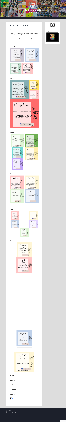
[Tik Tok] (38, 12)
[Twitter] (28, 12)
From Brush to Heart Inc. (33, 10)
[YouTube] (36, 12)
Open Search (59, 18)
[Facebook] (29, 12)
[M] (34, 12)
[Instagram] (33, 12)
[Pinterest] (31, 12)
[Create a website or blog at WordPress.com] (6, 420)
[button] (17, 55)
